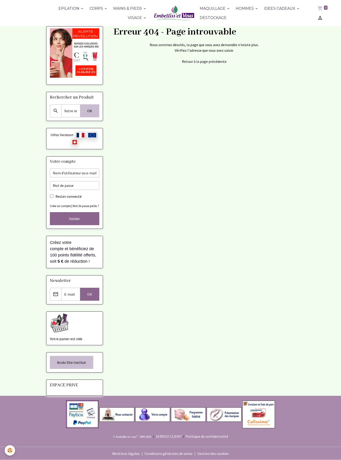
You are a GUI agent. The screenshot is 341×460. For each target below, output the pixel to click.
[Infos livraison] (258, 414)
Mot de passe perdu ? (86, 206)
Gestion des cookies (213, 453)
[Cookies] (10, 450)
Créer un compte (60, 206)
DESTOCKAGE (213, 18)
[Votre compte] (152, 414)
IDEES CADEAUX (280, 8)
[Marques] (224, 414)
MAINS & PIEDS (128, 8)
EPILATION (69, 8)
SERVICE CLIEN (168, 436)
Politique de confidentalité (207, 436)
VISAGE (135, 18)
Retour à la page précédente (204, 61)
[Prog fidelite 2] (188, 414)
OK (89, 111)
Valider (74, 218)
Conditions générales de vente (169, 453)
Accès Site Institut (71, 362)
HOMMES (245, 8)
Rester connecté (68, 196)
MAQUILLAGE (213, 8)
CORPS (97, 8)
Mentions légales (126, 453)
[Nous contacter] (117, 414)
